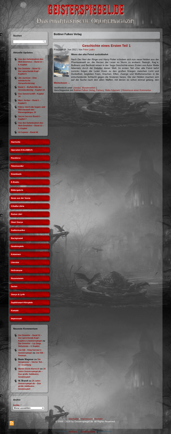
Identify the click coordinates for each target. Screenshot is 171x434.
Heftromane (16, 270)
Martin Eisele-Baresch (28, 369)
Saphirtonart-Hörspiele (22, 302)
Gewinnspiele (17, 246)
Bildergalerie (17, 190)
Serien (14, 286)
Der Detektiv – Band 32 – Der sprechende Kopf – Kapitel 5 (30, 71)
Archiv (16, 405)
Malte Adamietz (112, 90)
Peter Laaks (89, 49)
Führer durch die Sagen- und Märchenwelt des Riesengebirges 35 (31, 110)
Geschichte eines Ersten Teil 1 (106, 45)
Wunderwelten (88, 87)
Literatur (15, 262)
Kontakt (15, 310)
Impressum (16, 318)
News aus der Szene (20, 198)
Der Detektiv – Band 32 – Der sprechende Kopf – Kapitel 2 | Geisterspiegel (30, 338)
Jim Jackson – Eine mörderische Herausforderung (27, 81)
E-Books (15, 182)
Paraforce (16, 158)
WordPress (73, 431)
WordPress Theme (88, 431)
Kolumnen (16, 254)
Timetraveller (17, 166)
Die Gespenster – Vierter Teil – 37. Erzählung (30, 362)
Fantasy (100, 90)
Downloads (16, 174)
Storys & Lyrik (18, 294)
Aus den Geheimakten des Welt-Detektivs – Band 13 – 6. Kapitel (31, 62)
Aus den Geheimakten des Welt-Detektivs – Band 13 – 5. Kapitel (31, 126)
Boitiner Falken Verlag (84, 90)
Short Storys (17, 222)
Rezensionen (17, 278)
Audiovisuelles (18, 230)
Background (17, 238)
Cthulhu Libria (17, 206)
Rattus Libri (16, 214)
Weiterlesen (62, 82)
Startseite (15, 142)
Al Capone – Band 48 (28, 132)
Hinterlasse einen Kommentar (136, 90)
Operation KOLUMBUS (22, 150)
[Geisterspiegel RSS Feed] (12, 423)
